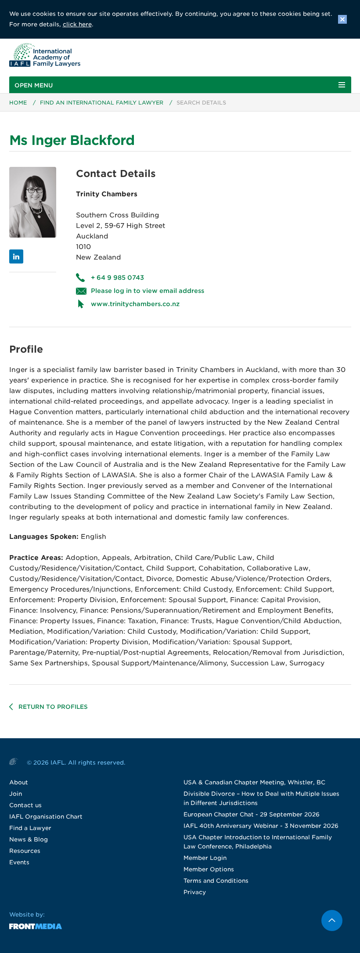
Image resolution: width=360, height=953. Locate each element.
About (18, 782)
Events (19, 862)
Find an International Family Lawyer (101, 102)
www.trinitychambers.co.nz (135, 303)
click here (77, 24)
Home (18, 102)
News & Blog (28, 839)
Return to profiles (53, 707)
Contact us (25, 805)
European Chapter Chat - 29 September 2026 (252, 814)
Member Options (209, 869)
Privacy (195, 892)
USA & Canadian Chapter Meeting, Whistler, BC (254, 782)
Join (15, 794)
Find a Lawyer (30, 828)
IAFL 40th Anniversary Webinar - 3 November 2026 (261, 826)
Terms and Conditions (216, 880)
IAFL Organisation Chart (46, 816)
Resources (24, 851)
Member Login (205, 858)
